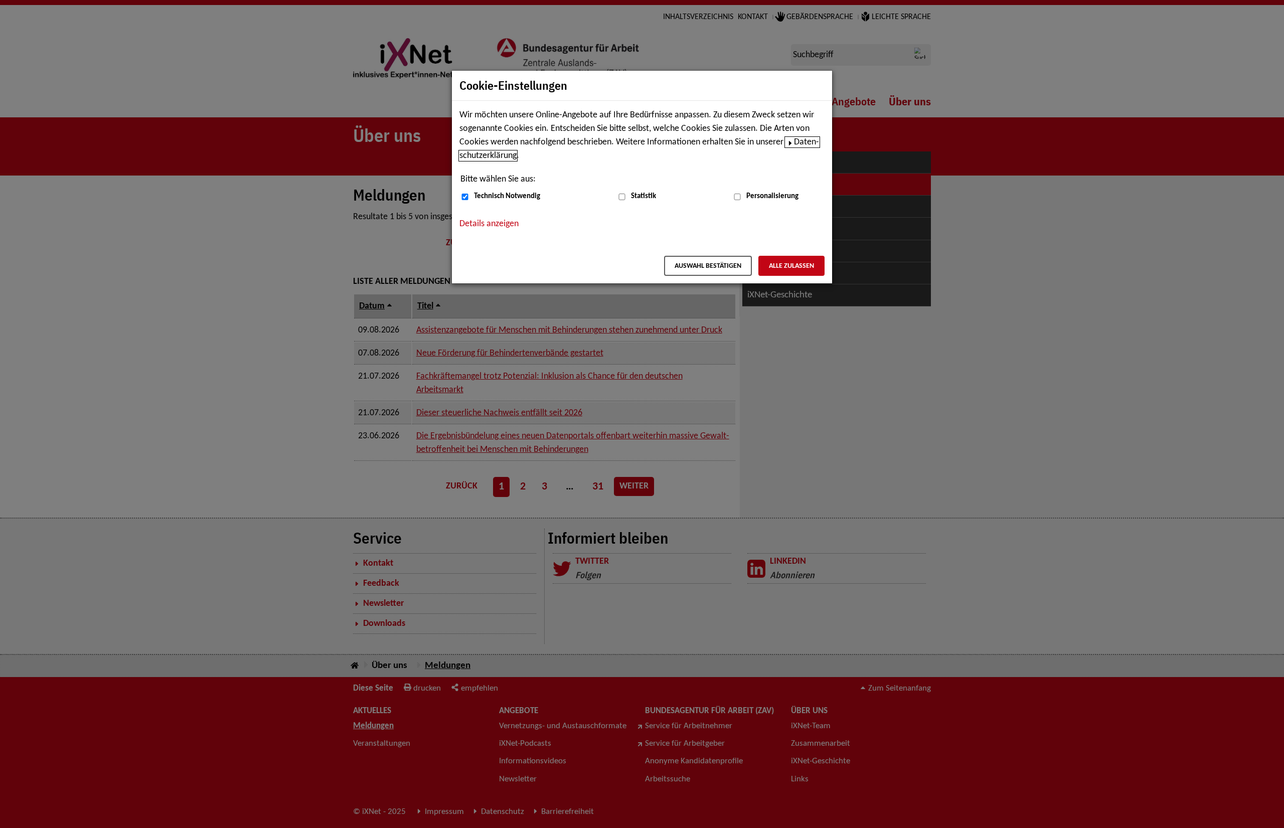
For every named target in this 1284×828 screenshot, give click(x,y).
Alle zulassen (791, 266)
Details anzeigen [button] (489, 224)
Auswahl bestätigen (708, 266)
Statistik (643, 196)
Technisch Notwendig (507, 196)
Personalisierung (772, 196)
